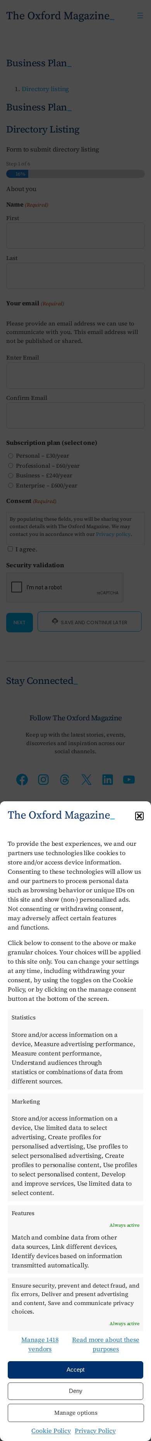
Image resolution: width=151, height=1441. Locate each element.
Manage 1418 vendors (39, 1344)
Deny (75, 1391)
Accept (75, 1369)
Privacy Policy (95, 1430)
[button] (139, 816)
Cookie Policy (51, 1430)
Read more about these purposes (105, 1344)
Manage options (76, 1412)
